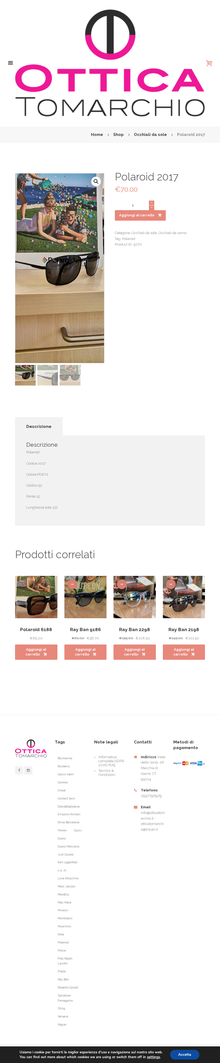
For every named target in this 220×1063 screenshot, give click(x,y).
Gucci (78, 830)
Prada (62, 971)
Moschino (64, 926)
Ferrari (62, 830)
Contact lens (66, 798)
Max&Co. (64, 894)
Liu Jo (62, 870)
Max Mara (64, 902)
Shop (118, 134)
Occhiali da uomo (172, 233)
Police (62, 950)
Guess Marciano (68, 846)
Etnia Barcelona (68, 822)
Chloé (61, 790)
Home (97, 134)
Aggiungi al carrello (137, 215)
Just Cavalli (66, 854)
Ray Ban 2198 (183, 629)
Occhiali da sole (150, 134)
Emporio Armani (69, 814)
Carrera (63, 782)
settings (153, 1057)
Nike (61, 934)
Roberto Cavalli (68, 987)
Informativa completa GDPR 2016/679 (111, 761)
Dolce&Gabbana (69, 806)
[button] (96, 181)
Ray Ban (63, 979)
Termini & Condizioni (106, 773)
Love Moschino (68, 878)
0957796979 (151, 796)
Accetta (184, 1054)
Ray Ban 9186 (85, 629)
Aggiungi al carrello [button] (35, 651)
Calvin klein (66, 774)
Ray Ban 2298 (134, 629)
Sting (61, 1008)
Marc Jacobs (66, 886)
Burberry (64, 766)
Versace (63, 1016)
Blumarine (65, 758)
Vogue (62, 1024)
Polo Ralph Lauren (65, 961)
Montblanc (65, 918)
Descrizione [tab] (39, 426)
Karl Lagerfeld (67, 862)
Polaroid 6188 (36, 629)
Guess (62, 838)
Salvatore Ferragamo (65, 998)
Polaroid (128, 239)
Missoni (63, 910)
